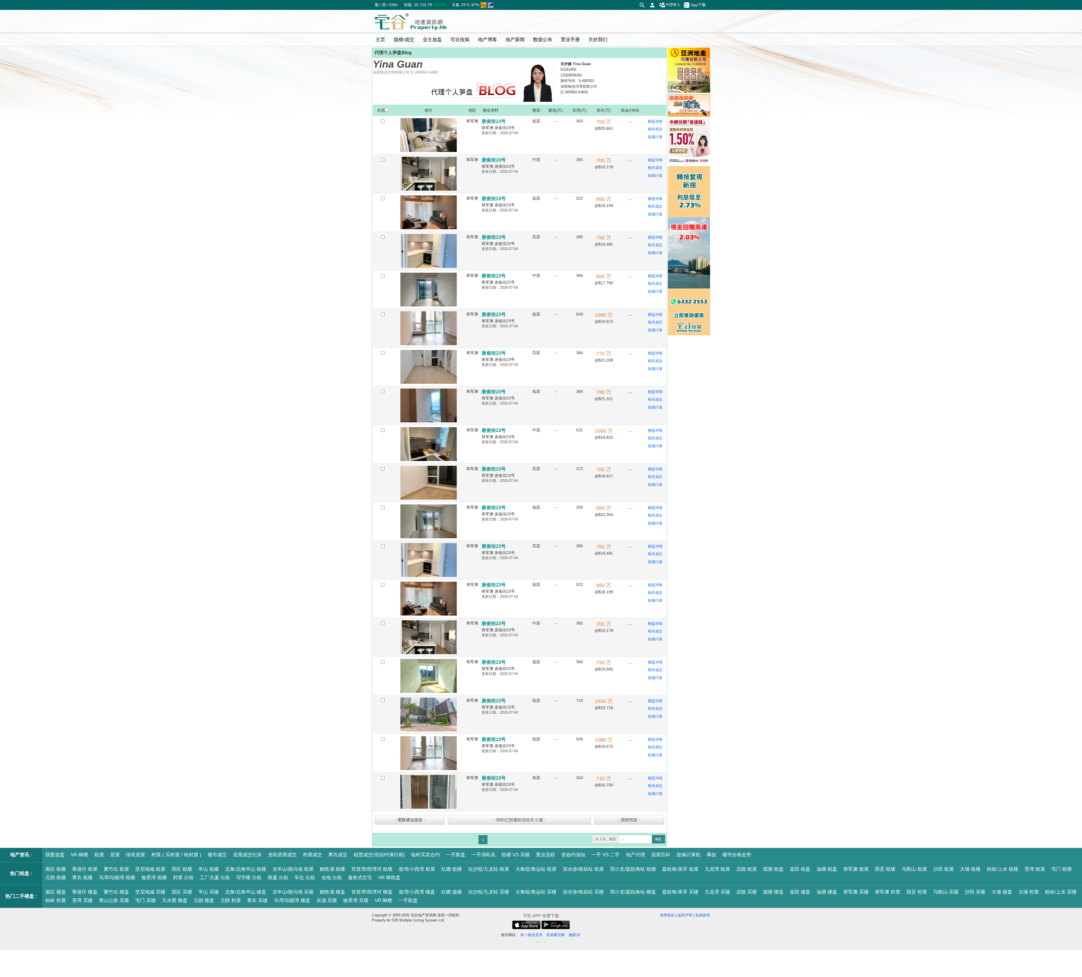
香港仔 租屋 (84, 869)
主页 (380, 39)
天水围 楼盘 (174, 900)
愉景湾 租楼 (154, 877)
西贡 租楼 (885, 869)
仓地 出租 (331, 877)
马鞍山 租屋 (914, 869)
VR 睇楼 (79, 854)
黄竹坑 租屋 (116, 869)
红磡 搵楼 (451, 892)
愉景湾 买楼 (356, 900)
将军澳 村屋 (887, 892)
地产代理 (635, 854)
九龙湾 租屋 (717, 869)
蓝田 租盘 (800, 869)
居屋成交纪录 (247, 854)
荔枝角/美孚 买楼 (680, 892)
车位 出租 (304, 877)
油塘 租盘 (827, 869)
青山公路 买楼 (114, 900)
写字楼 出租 (248, 877)
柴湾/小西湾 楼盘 (417, 892)
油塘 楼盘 (827, 892)
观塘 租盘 (773, 869)
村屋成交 (312, 854)
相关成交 (655, 129)
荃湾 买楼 (82, 900)
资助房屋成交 (282, 854)
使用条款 (667, 915)
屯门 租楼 (1061, 869)
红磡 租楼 (451, 869)
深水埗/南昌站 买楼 (583, 892)
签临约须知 (573, 854)
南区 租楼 (55, 869)
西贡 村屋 (916, 892)
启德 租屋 (746, 869)
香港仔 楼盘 (84, 892)
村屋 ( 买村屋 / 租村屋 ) (176, 854)
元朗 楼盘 (204, 900)
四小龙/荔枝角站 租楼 (633, 869)
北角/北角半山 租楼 (245, 869)
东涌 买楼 (326, 900)
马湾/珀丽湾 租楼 (117, 877)
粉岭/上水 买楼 (1061, 892)
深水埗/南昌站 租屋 (583, 869)
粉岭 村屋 (55, 900)
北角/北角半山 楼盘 (245, 892)
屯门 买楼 (145, 900)
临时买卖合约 (425, 854)
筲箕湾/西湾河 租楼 (372, 869)
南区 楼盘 (55, 892)
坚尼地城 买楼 (150, 892)
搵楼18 (574, 935)
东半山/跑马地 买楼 (293, 892)
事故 (711, 854)
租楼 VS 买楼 (516, 854)
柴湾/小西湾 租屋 (417, 869)
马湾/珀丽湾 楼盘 (292, 900)
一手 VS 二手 (605, 854)
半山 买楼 (208, 892)
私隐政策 (702, 915)
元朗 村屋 (230, 900)
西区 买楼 (182, 892)
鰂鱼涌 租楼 (332, 869)
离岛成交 (337, 854)
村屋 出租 (183, 877)
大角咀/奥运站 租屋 (535, 869)
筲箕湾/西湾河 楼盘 (372, 892)
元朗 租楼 (55, 877)
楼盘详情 (655, 121)
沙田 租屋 (943, 869)
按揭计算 (655, 137)
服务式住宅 (360, 877)
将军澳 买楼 (856, 892)
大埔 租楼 (970, 869)
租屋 (99, 854)
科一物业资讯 (531, 935)
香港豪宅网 (555, 935)
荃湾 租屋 (1035, 869)
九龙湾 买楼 (717, 892)
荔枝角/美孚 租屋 (680, 869)
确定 (658, 839)
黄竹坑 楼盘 (116, 892)
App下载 (698, 5)
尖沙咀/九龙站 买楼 (488, 892)
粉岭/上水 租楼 (1002, 869)
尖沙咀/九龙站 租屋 (488, 869)
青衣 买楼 (257, 900)
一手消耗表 (483, 854)
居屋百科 (660, 854)
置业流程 (545, 854)
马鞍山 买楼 (946, 892)
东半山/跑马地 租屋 (293, 869)
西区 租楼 (182, 869)
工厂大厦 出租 (215, 877)
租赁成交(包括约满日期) (379, 854)
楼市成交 (217, 854)
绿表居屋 (135, 854)
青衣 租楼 (82, 877)
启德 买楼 (746, 892)
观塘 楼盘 (773, 892)
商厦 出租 (278, 877)
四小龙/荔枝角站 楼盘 (633, 892)
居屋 (115, 854)
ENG (393, 5)
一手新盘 (455, 854)
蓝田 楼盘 (800, 892)
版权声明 (685, 915)
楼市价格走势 (736, 854)
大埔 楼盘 (1002, 892)
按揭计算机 (688, 854)
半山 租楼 (208, 869)
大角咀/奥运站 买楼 (535, 892)
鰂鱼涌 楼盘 (332, 892)
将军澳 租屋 (856, 869)
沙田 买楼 (975, 892)
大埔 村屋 (1028, 892)
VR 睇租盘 (389, 877)
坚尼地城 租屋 (150, 869)
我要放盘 (55, 854)
